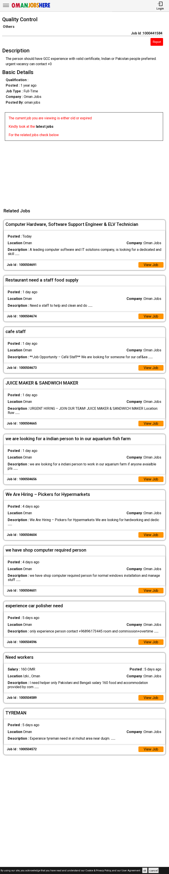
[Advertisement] (86, 172)
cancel (153, 870)
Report (157, 42)
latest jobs (44, 126)
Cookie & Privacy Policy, (98, 870)
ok (144, 870)
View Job (151, 265)
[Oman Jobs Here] (31, 8)
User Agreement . (131, 870)
